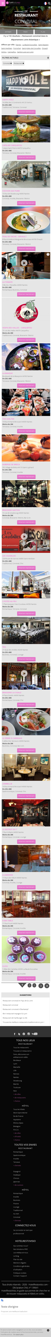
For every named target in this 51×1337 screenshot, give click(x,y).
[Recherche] (49, 3)
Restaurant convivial (10, 1005)
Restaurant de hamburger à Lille (15, 1018)
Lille (14, 1070)
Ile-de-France (18, 1116)
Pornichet (17, 48)
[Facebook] (14, 1033)
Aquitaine (17, 1119)
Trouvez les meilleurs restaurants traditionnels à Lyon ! (23, 1022)
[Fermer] (48, 1330)
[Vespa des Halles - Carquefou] (26, 311)
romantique (18, 1152)
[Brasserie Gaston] (26, 493)
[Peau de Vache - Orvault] (26, 219)
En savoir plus (18, 1334)
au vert (16, 1214)
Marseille (16, 1067)
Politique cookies (19, 1273)
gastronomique (19, 1155)
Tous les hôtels (19, 1109)
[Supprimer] (11, 63)
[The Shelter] (26, 402)
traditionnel (18, 1210)
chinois (16, 1178)
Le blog (16, 1256)
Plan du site (17, 1259)
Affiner (8, 32)
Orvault (45, 48)
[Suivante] (41, 985)
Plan (43, 32)
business (16, 1200)
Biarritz (16, 1084)
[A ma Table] (26, 904)
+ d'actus (16, 1101)
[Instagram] (29, 1034)
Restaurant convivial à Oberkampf (15, 1009)
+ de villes (17, 1094)
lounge (16, 1207)
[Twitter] (19, 1033)
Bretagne (16, 1126)
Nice (15, 1091)
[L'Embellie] (26, 767)
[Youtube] (35, 1033)
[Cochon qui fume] (26, 174)
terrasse (16, 1162)
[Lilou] (26, 949)
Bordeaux (17, 1060)
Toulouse (17, 1087)
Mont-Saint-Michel (20, 1113)
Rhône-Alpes (18, 1123)
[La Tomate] (26, 265)
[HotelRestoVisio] (13, 3)
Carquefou (12, 52)
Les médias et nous (20, 1252)
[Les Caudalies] (26, 539)
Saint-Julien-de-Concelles (31, 48)
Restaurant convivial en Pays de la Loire (18, 1000)
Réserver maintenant (26, 112)
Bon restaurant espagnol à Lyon (15, 1013)
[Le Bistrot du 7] (26, 812)
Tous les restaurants (21, 1047)
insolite (16, 1158)
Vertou (4, 52)
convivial (16, 1217)
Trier (25, 32)
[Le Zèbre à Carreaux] (26, 721)
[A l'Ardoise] (26, 858)
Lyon (15, 1063)
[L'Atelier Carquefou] (26, 128)
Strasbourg (17, 1080)
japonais (16, 1181)
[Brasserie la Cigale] (26, 676)
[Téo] (26, 630)
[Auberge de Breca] (26, 447)
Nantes (18, 44)
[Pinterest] (23, 1033)
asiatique (16, 1175)
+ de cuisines (18, 1185)
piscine (16, 1203)
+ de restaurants (19, 1097)
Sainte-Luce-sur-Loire (25, 52)
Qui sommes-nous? (20, 1246)
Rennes (16, 1074)
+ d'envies (17, 1165)
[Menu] (2, 3)
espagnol (16, 1171)
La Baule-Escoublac (29, 44)
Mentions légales (19, 1263)
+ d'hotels (17, 1136)
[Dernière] (47, 985)
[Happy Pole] (26, 83)
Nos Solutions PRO (20, 1249)
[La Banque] (26, 356)
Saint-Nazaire (43, 44)
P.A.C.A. (16, 1129)
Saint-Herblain (6, 48)
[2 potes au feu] (26, 584)
